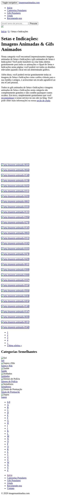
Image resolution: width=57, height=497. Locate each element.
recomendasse (7, 98)
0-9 (8, 402)
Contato (10, 488)
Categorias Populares (16, 10)
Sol (2, 360)
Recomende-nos (14, 18)
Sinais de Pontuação (10, 392)
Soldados (5, 376)
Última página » (14, 345)
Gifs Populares (14, 13)
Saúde (4, 371)
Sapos (4, 397)
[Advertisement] (28, 132)
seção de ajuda (43, 100)
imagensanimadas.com (29, 2)
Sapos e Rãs (6, 365)
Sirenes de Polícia (9, 381)
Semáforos (6, 386)
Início (9, 8)
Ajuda (10, 15)
